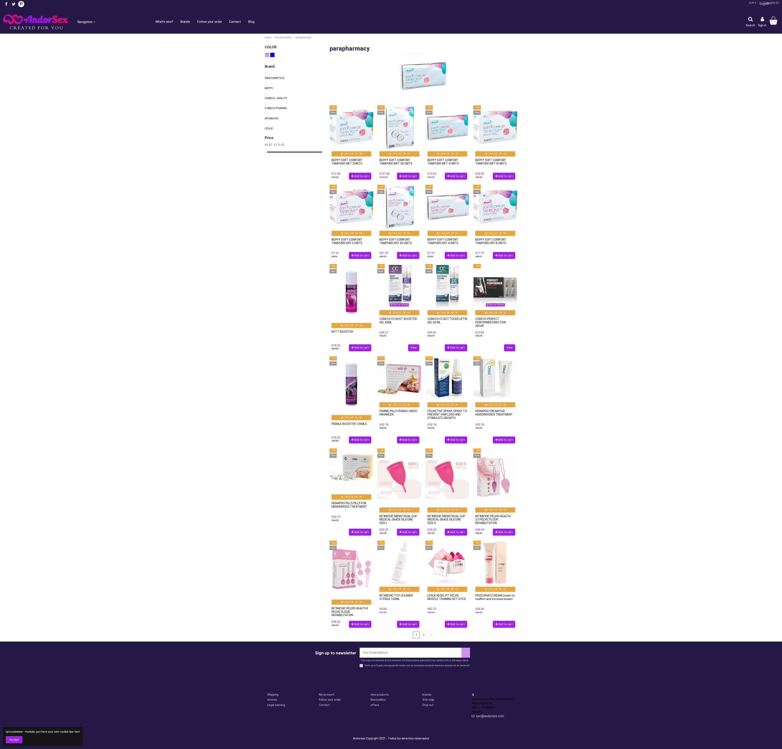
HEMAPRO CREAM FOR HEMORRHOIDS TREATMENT (494, 412)
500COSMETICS (274, 78)
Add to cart (361, 176)
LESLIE (269, 128)
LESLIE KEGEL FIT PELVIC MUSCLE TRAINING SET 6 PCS (446, 597)
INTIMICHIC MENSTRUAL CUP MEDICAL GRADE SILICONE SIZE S (446, 520)
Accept (14, 739)
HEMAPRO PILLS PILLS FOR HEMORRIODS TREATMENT (349, 505)
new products (380, 694)
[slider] (266, 152)
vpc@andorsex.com (490, 716)
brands (427, 694)
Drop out (428, 705)
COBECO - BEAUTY (276, 98)
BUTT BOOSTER (342, 331)
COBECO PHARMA (276, 108)
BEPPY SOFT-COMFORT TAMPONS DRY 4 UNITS (442, 241)
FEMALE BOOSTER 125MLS (349, 423)
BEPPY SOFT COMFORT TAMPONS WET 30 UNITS (395, 161)
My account (326, 694)
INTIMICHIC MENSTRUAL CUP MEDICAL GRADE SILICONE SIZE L (398, 520)
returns (272, 699)
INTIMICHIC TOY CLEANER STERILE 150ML (396, 597)
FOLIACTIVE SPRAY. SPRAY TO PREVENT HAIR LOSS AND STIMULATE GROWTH (447, 414)
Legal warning (276, 705)
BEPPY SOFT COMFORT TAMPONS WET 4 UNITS (443, 161)
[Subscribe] (465, 653)
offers (375, 705)
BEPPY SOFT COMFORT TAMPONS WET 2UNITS (347, 161)
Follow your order (330, 699)
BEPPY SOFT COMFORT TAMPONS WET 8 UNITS (491, 161)
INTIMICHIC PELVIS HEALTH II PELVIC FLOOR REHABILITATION (350, 612)
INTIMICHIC (272, 118)
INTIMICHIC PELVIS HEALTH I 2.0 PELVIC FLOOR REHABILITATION (493, 520)
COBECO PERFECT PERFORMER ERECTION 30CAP (490, 322)
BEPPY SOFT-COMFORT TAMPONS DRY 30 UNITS (395, 241)
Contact (324, 705)
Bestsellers (378, 699)
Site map (428, 699)
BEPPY (269, 88)
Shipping (272, 694)
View (414, 347)
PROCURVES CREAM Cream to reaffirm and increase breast (495, 597)
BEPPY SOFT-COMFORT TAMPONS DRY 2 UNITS (347, 241)
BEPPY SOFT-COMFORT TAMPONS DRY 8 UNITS (490, 241)
